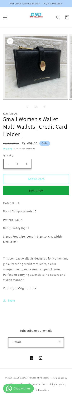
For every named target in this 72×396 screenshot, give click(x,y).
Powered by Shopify (39, 377)
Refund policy (60, 377)
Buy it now (36, 190)
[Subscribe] (59, 342)
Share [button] (11, 300)
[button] (5, 17)
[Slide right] (45, 106)
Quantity (8, 155)
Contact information (38, 389)
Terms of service (37, 384)
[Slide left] (27, 106)
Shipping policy (57, 384)
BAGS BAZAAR (21, 377)
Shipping (7, 148)
